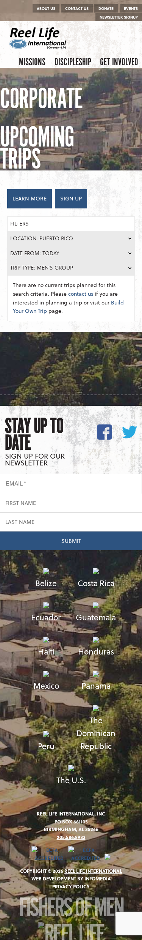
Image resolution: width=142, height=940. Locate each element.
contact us (80, 294)
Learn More (29, 198)
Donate (106, 8)
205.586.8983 (71, 837)
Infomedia (97, 878)
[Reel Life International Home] (39, 38)
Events (131, 8)
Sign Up (71, 198)
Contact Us (77, 8)
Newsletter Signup (119, 17)
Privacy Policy (71, 886)
